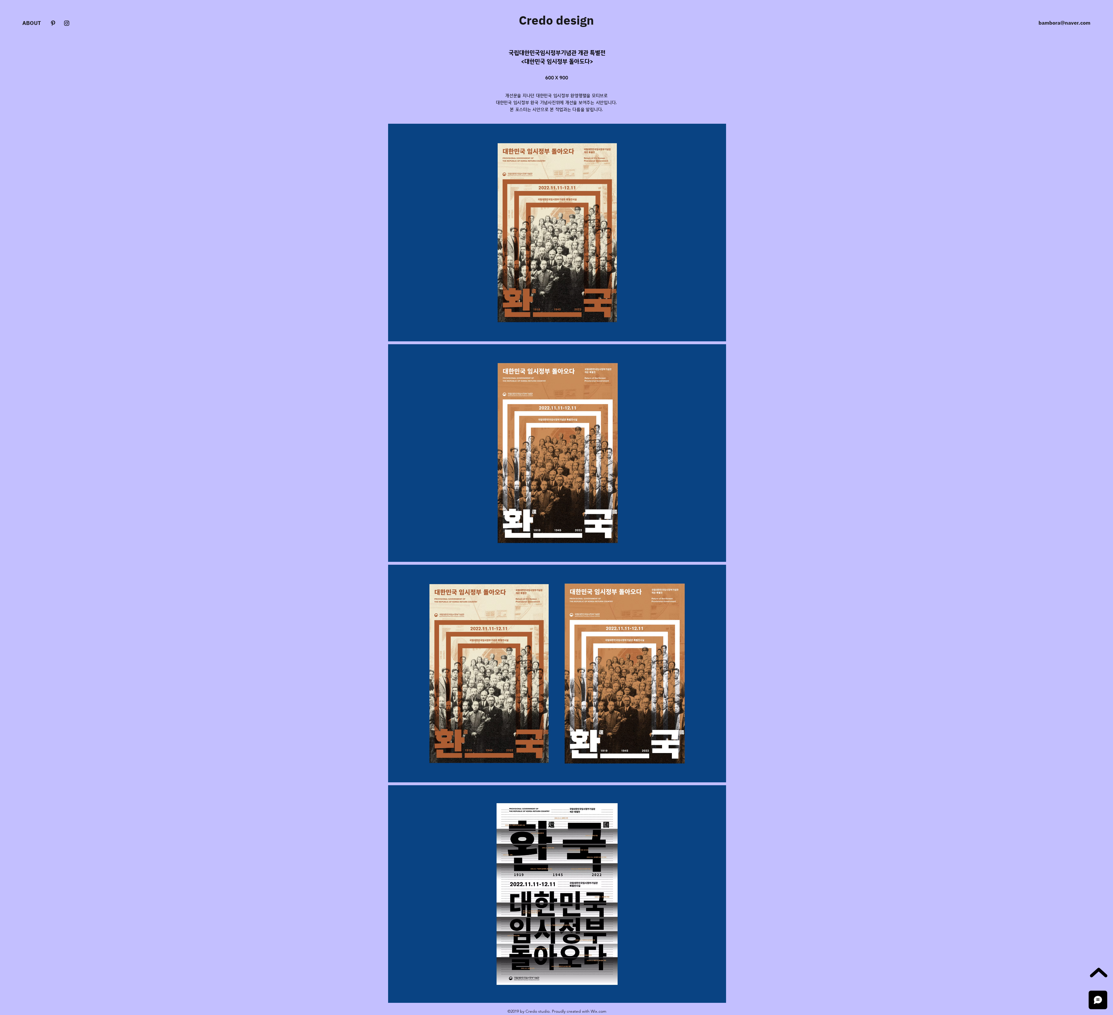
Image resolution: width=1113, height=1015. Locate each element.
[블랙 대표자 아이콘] (53, 23)
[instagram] (66, 23)
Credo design (556, 20)
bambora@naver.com (1064, 22)
